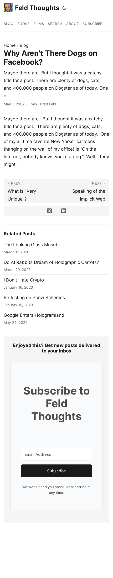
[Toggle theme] (64, 8)
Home (10, 45)
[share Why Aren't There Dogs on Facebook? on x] (49, 211)
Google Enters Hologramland (34, 315)
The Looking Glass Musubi (32, 244)
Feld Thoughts (37, 8)
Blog (24, 45)
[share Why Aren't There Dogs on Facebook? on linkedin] (63, 211)
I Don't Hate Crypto (24, 280)
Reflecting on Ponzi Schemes (34, 297)
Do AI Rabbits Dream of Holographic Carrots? (51, 262)
